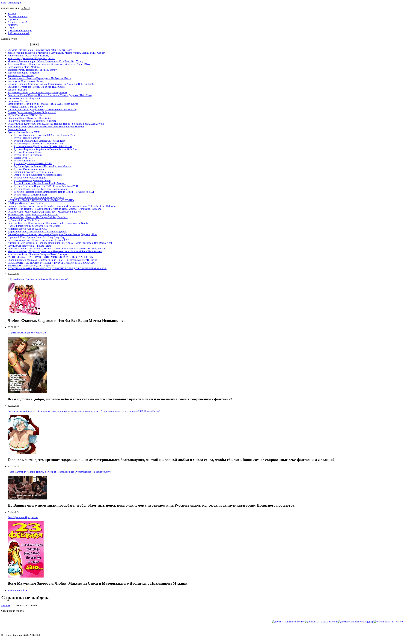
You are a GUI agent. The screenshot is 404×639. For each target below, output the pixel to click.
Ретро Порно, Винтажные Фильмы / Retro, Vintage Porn (37, 231)
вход (3, 2)
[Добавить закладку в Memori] (288, 621)
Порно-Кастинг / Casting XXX (24, 98)
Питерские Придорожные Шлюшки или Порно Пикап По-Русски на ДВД (54, 191)
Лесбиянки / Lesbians (19, 101)
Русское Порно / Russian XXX (24, 132)
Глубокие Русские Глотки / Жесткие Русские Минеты (42, 166)
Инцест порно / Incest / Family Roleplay (28, 55)
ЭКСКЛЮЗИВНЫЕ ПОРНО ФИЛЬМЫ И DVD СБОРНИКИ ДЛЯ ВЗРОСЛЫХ (51, 262)
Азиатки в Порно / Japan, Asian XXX (27, 228)
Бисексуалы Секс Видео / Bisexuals (26, 81)
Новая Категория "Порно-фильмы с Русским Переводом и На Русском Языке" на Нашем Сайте (59, 471)
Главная (5, 605)
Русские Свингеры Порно (28, 152)
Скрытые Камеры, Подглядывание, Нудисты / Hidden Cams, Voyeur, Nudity (48, 223)
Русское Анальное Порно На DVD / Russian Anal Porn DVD (46, 186)
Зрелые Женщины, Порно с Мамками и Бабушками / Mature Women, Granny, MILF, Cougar (56, 52)
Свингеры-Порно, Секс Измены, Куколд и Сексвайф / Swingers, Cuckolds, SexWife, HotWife (57, 248)
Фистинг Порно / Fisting (21, 75)
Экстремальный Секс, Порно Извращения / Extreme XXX (39, 240)
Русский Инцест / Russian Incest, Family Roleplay (40, 183)
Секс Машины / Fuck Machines (24, 67)
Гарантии (13, 19)
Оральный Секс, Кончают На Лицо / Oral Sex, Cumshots (38, 217)
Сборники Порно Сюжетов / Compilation (29, 118)
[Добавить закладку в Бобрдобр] (356, 621)
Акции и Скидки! (17, 22)
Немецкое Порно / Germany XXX (25, 106)
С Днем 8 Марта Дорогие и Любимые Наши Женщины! (38, 279)
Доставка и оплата (17, 16)
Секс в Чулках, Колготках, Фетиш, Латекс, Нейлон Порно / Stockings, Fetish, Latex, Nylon (56, 123)
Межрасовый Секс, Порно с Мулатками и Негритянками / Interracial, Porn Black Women (55, 251)
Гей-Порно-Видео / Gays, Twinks (25, 203)
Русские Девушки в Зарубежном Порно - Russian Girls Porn (45, 149)
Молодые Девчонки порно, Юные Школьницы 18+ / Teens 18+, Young (45, 61)
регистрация (14, 2)
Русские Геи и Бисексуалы (28, 155)
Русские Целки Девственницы (30, 194)
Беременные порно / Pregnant (23, 72)
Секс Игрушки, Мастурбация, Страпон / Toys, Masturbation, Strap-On (44, 211)
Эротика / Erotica (17, 129)
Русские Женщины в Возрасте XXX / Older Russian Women (45, 135)
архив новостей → (18, 590)
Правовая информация (20, 30)
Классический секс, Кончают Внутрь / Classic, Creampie (37, 254)
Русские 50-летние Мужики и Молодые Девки (39, 197)
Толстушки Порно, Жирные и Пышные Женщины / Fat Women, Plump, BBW (49, 64)
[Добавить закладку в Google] (321, 621)
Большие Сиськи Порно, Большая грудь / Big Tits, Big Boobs (40, 50)
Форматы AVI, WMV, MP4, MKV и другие (30, 265)
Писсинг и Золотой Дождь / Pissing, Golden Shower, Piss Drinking (42, 109)
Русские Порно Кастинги (27, 138)
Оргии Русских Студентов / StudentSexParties (38, 174)
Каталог (12, 13)
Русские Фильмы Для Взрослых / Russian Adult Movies (43, 146)
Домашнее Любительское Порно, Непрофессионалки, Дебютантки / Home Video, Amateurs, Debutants (62, 206)
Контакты (13, 24)
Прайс (11, 27)
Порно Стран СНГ (24, 157)
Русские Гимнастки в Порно (29, 169)
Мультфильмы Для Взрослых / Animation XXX (33, 214)
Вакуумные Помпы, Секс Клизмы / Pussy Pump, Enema (37, 92)
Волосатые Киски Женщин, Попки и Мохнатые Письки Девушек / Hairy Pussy (50, 95)
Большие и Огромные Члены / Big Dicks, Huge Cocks (36, 86)
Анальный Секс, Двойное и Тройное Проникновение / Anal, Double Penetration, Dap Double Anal (60, 243)
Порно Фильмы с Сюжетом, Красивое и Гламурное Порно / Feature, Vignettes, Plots (52, 234)
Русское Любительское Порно (30, 177)
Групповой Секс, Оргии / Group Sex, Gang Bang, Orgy (37, 237)
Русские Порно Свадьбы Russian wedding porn (38, 143)
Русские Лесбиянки (24, 160)
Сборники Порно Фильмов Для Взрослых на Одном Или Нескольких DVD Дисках (53, 260)
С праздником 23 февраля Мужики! (27, 332)
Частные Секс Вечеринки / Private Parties (29, 245)
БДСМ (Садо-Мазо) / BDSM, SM (25, 115)
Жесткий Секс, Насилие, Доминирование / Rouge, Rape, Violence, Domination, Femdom (54, 208)
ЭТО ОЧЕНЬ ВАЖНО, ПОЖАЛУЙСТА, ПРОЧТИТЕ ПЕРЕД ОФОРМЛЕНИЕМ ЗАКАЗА (57, 268)
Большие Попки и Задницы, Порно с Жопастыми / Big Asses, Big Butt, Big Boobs (51, 84)
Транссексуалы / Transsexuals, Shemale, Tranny (32, 69)
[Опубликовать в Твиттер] (388, 621)
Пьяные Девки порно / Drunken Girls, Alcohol (32, 112)
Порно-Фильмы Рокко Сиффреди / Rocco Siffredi (34, 226)
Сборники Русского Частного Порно (33, 172)
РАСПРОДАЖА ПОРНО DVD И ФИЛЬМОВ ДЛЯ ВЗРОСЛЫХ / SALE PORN (50, 257)
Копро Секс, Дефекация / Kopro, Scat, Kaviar (31, 58)
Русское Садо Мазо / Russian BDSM (33, 163)
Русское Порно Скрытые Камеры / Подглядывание (41, 189)
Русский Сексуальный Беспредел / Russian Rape (39, 140)
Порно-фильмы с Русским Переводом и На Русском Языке (39, 78)
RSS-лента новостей (19, 33)
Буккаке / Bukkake (17, 89)
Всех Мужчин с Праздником (23, 517)
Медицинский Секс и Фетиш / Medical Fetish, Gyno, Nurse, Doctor (43, 103)
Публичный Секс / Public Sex (23, 220)
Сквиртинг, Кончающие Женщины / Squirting (32, 121)
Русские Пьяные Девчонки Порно (32, 180)
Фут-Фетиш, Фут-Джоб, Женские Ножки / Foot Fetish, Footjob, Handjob (46, 126)
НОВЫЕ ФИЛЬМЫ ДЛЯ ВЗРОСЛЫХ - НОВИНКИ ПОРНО (41, 200)
